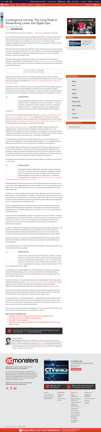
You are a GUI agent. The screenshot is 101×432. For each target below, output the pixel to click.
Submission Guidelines (87, 395)
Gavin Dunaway (11, 26)
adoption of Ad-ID (46, 209)
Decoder (23, 5)
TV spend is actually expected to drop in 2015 (38, 282)
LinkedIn (86, 403)
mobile (73, 81)
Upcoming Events (49, 395)
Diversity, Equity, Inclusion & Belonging (75, 416)
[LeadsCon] (90, 1)
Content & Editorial (89, 398)
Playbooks (37, 5)
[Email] (1, 23)
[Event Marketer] (75, 1)
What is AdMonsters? (74, 395)
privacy (73, 114)
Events (12, 5)
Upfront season (39, 33)
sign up (25, 332)
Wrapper (30, 5)
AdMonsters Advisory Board (75, 405)
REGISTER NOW (76, 369)
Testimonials (74, 408)
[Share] (1, 26)
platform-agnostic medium (47, 61)
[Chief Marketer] (52, 1)
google (73, 93)
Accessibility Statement (74, 421)
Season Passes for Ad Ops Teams (49, 397)
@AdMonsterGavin (28, 348)
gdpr (72, 110)
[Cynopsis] (83, 1)
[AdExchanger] (61, 1)
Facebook (87, 401)
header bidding (75, 105)
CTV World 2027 (87, 41)
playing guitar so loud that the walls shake (44, 346)
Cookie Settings (75, 413)
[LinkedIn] (1, 20)
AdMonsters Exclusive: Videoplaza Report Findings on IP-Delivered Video (31, 316)
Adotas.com (40, 343)
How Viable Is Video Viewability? (18, 320)
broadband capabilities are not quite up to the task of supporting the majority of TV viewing (36, 121)
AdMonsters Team (76, 402)
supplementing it (54, 286)
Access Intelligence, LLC (13, 426)
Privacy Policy (75, 410)
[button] (93, 4)
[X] (1, 16)
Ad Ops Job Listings (60, 395)
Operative (40, 70)
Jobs (43, 5)
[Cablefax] (97, 1)
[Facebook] (1, 13)
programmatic (75, 101)
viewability (74, 97)
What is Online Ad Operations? (76, 399)
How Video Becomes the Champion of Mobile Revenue (25, 318)
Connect (16, 29)
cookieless (74, 118)
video (21, 29)
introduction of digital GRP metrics (17, 127)
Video (12, 29)
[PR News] (68, 1)
